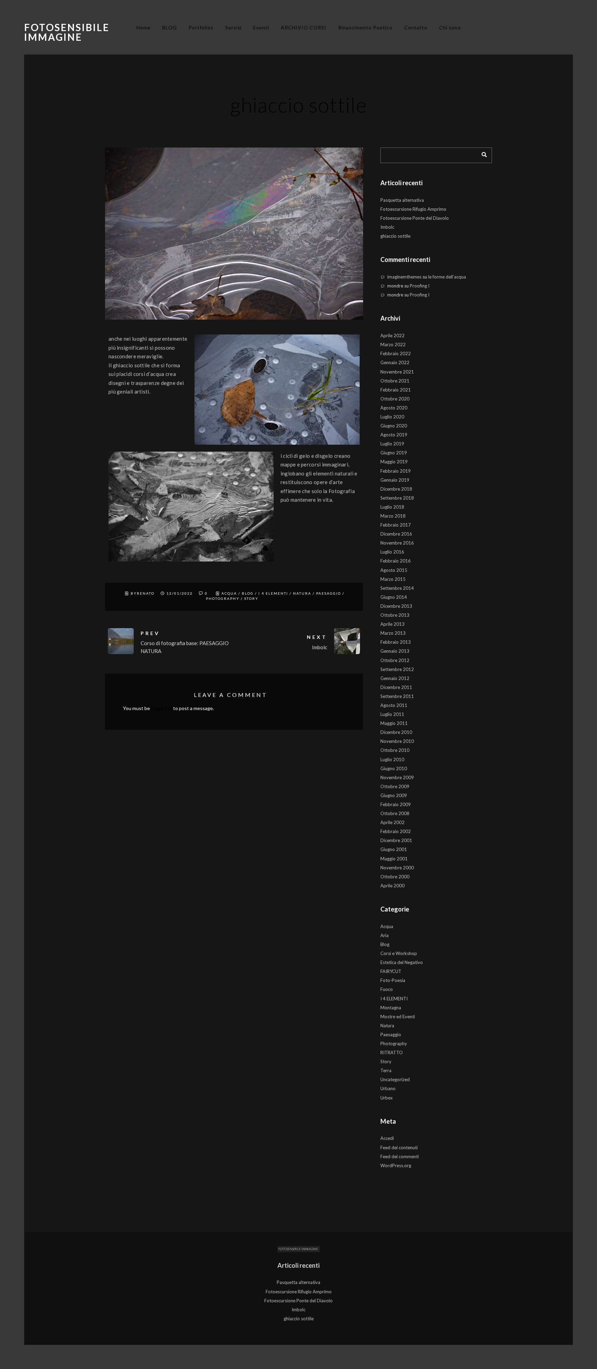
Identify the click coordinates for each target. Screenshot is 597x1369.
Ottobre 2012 (394, 660)
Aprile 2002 (392, 822)
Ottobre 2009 (394, 786)
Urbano (388, 1088)
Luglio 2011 (392, 714)
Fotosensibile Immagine (67, 32)
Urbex (386, 1098)
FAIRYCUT (390, 971)
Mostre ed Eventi (397, 1016)
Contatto (415, 27)
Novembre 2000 (397, 867)
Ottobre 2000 (394, 876)
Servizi (233, 27)
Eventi (261, 27)
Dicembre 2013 (396, 606)
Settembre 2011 (397, 696)
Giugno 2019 (393, 452)
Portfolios (201, 27)
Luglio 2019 (392, 443)
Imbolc (387, 227)
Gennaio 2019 (394, 480)
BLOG (169, 27)
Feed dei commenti (399, 1156)
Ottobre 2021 (394, 381)
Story (251, 598)
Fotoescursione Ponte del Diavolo (414, 218)
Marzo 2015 (393, 579)
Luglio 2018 (392, 507)
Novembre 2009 (397, 777)
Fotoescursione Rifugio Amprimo (413, 209)
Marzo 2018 (393, 516)
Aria (384, 935)
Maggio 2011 (394, 723)
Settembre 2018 (397, 498)
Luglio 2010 (392, 759)
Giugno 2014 (393, 597)
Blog (248, 593)
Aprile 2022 (392, 335)
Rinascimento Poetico (365, 27)
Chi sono (450, 27)
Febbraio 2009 (395, 804)
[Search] (481, 153)
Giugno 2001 (393, 849)
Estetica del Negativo (401, 962)
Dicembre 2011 (396, 687)
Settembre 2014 (397, 588)
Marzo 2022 (393, 344)
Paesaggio (328, 593)
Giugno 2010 (393, 768)
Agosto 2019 (393, 434)
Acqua (229, 593)
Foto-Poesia (392, 980)
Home (143, 27)
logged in (161, 708)
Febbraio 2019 (395, 471)
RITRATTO (391, 1052)
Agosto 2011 (393, 705)
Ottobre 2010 (394, 750)
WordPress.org (395, 1165)
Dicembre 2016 (396, 534)
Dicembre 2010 (396, 732)
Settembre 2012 (397, 669)
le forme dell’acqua (447, 277)
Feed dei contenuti (399, 1147)
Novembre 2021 (397, 372)
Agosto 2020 (393, 407)
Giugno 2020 (393, 425)
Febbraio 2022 (395, 353)
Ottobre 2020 (394, 399)
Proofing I (419, 286)
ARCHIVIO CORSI (303, 27)
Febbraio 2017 (395, 525)
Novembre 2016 (397, 543)
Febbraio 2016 (395, 561)
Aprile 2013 (392, 624)
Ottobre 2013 (394, 615)
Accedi (387, 1138)
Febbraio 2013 (395, 642)
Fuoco (386, 989)
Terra (385, 1070)
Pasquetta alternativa (402, 200)
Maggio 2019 (394, 461)
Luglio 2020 (392, 416)
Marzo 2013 (393, 633)
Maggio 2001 (394, 858)
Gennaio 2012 (394, 678)
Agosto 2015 (393, 570)
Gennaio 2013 (394, 651)
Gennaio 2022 (394, 362)
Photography (222, 598)
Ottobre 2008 (394, 813)
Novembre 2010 (397, 741)
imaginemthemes (404, 277)
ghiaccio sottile (395, 236)
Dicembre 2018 (396, 489)
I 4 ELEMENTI (273, 593)
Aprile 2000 (392, 885)
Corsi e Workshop (398, 953)
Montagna (390, 1007)
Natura (302, 593)
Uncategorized (395, 1079)
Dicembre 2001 (396, 840)
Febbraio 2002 (395, 831)
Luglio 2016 (392, 552)
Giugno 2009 (393, 795)
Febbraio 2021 (395, 390)
